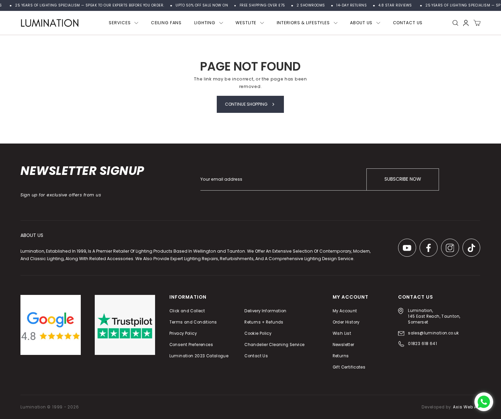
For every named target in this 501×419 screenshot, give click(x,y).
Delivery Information (266, 311)
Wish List (342, 333)
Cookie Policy (258, 333)
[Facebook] (429, 248)
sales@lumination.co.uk (433, 333)
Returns (341, 356)
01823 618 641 (422, 344)
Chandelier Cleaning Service (275, 344)
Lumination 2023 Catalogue (199, 356)
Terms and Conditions (193, 322)
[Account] (465, 23)
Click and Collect (187, 311)
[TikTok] (471, 248)
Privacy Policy (183, 333)
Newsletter (343, 344)
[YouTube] (407, 248)
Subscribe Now (402, 179)
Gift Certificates (349, 367)
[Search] (455, 23)
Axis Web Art (466, 407)
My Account (345, 311)
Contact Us (256, 356)
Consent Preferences (191, 344)
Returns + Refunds (264, 322)
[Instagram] (450, 248)
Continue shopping (246, 104)
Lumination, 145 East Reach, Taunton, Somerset (434, 316)
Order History (346, 322)
